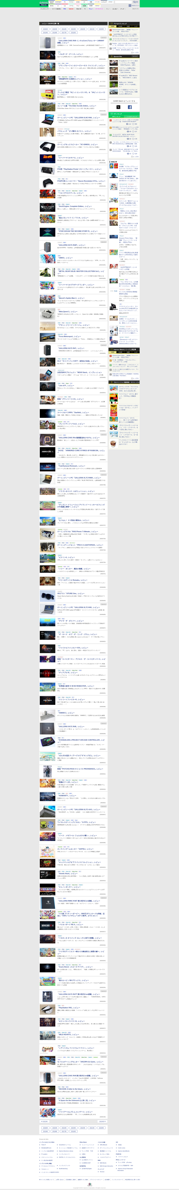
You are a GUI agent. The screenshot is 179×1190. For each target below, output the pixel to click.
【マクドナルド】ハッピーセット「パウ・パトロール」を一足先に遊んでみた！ (128, 427)
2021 (92, 29)
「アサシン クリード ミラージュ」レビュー (73, 325)
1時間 (112, 26)
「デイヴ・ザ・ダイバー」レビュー (70, 621)
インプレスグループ (117, 1179)
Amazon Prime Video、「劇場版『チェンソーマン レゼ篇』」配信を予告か (128, 240)
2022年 (45, 1121)
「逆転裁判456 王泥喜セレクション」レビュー (74, 79)
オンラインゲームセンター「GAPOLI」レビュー (75, 849)
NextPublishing (63, 1168)
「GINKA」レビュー (65, 258)
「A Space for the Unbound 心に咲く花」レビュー (76, 1100)
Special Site (118, 56)
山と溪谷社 (83, 1157)
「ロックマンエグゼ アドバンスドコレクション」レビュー (79, 862)
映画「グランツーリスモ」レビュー (70, 399)
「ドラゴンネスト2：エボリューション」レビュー (76, 491)
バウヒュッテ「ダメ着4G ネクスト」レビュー (74, 131)
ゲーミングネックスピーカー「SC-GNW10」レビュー (77, 144)
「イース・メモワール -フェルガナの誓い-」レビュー (77, 835)
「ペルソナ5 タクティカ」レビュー (70, 193)
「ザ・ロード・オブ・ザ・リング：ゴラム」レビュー (77, 634)
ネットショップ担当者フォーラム (68, 1148)
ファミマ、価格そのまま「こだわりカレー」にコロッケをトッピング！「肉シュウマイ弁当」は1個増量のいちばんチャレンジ (125, 366)
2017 (64, 32)
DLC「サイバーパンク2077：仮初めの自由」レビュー (77, 361)
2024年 (101, 1121)
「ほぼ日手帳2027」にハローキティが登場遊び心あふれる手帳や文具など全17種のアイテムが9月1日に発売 (125, 36)
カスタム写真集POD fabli (125, 1165)
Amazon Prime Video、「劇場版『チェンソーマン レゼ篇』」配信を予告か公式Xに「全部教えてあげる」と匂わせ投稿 (125, 31)
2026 (45, 29)
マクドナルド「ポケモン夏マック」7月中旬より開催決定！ (128, 396)
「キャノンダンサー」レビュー (69, 887)
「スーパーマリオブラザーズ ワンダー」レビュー (75, 285)
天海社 (120, 1145)
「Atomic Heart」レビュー (67, 873)
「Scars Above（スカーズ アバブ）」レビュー (75, 967)
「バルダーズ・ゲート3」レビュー (70, 54)
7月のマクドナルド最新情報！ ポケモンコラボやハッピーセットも (127, 383)
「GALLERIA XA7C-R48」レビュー (70, 726)
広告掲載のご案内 (71, 1179)
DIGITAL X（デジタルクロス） (67, 1157)
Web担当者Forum (46, 1148)
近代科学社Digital (87, 1168)
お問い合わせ (60, 1179)
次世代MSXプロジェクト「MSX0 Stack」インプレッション (79, 372)
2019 (45, 32)
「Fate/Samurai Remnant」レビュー (71, 466)
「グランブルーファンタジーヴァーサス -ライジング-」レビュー (81, 65)
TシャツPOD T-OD (87, 1151)
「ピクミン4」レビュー (66, 557)
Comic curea (121, 1148)
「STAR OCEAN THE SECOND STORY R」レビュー (77, 231)
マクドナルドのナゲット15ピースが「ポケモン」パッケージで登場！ (128, 408)
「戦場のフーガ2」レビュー (67, 782)
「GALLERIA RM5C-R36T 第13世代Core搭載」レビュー (78, 901)
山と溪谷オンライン (87, 1160)
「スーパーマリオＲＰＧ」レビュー (70, 158)
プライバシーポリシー (96, 1179)
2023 (73, 29)
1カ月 (135, 26)
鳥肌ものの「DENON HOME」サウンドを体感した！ (128, 84)
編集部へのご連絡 (83, 1179)
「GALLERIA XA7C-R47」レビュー (70, 348)
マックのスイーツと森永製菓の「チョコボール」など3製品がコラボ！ (128, 442)
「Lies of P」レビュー (65, 385)
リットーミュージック (88, 1145)
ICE (117, 1142)
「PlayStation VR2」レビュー (68, 1008)
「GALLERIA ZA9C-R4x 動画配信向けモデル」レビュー (78, 438)
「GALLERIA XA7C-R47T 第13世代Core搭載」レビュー (78, 994)
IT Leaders (44, 1154)
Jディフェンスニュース (106, 1148)
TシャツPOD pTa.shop (125, 1162)
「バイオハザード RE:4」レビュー (70, 924)
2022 (82, 29)
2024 (64, 29)
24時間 (120, 26)
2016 (73, 32)
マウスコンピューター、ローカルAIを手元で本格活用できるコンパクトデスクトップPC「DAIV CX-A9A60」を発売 (128, 310)
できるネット (45, 1169)
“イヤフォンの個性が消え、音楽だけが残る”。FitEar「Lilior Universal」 (128, 70)
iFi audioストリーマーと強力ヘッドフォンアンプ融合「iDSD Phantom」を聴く (128, 63)
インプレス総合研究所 (47, 1151)
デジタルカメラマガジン (48, 1166)
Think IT (43, 1145)
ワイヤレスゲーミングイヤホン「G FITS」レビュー (76, 822)
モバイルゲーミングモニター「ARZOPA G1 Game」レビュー (80, 1062)
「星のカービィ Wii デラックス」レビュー (73, 980)
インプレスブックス (64, 1165)
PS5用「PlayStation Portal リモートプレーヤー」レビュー (79, 169)
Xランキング (118, 114)
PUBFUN (118, 1154)
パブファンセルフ (123, 1156)
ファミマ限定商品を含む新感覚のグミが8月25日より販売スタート (128, 255)
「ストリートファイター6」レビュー (71, 699)
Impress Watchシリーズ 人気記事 (125, 349)
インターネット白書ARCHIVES (50, 1172)
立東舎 (83, 1154)
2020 (101, 29)
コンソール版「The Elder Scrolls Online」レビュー (76, 106)
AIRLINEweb (103, 1145)
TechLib (102, 1171)
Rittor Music (83, 1142)
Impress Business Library (66, 1151)
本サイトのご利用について (46, 1179)
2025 (54, 29)
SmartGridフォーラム (65, 1145)
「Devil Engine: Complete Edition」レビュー (74, 206)
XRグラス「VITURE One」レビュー (71, 593)
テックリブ (101, 1169)
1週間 (128, 26)
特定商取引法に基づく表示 (132, 1179)
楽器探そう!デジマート (88, 1148)
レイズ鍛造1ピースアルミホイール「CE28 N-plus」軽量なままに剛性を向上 (128, 92)
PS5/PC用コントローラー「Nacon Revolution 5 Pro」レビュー (81, 181)
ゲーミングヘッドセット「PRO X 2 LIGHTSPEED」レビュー (80, 545)
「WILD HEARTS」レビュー (68, 1034)
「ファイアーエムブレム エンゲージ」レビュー (75, 1112)
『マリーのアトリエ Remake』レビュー (72, 580)
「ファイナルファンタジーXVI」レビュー (72, 648)
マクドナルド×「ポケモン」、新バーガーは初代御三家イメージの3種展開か (128, 420)
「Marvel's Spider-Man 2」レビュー (71, 298)
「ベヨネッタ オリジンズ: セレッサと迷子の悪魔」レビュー (79, 938)
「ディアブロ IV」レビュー (67, 672)
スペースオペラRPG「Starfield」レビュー (73, 412)
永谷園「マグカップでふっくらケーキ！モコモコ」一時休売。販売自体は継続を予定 (128, 168)
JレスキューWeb (104, 1154)
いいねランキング (132, 116)
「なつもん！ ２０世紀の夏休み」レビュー (73, 520)
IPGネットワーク (120, 1160)
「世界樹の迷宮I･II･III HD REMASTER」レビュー (75, 686)
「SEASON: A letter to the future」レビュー (74, 1089)
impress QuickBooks (123, 1151)
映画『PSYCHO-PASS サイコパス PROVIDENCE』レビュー (80, 769)
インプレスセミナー (64, 1154)
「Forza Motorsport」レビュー (69, 336)
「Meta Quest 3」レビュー (67, 311)
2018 (54, 32)
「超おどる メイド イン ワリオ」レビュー (72, 218)
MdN (99, 1160)
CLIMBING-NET (86, 1163)
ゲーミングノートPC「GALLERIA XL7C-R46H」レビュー (79, 478)
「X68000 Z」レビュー (66, 713)
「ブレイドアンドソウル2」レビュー (71, 424)
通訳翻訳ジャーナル (105, 1151)
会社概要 (107, 1179)
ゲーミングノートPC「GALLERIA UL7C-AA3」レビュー (78, 809)
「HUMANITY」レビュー (66, 796)
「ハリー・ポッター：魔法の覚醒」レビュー (74, 569)
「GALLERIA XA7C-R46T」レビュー (71, 245)
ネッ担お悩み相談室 (47, 1160)
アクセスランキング (120, 23)
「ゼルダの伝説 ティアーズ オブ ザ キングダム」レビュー (78, 755)
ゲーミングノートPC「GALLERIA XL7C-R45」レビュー (78, 607)
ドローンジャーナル (47, 1157)
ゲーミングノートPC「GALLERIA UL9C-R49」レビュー (78, 118)
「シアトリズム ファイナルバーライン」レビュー (75, 1048)
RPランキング (116, 116)
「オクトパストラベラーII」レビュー (71, 1021)
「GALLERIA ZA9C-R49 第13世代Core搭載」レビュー (78, 1076)
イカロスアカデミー (105, 1157)
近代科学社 (83, 1166)
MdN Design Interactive (106, 1166)
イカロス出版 (101, 1142)
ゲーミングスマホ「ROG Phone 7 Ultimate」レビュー (77, 531)
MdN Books (103, 1163)
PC (85, 9)
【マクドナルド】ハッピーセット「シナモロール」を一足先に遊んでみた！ (128, 435)
